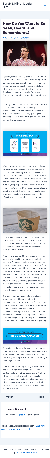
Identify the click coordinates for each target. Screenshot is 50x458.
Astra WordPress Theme (26, 452)
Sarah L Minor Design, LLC (18, 5)
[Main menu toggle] (44, 5)
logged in (21, 415)
